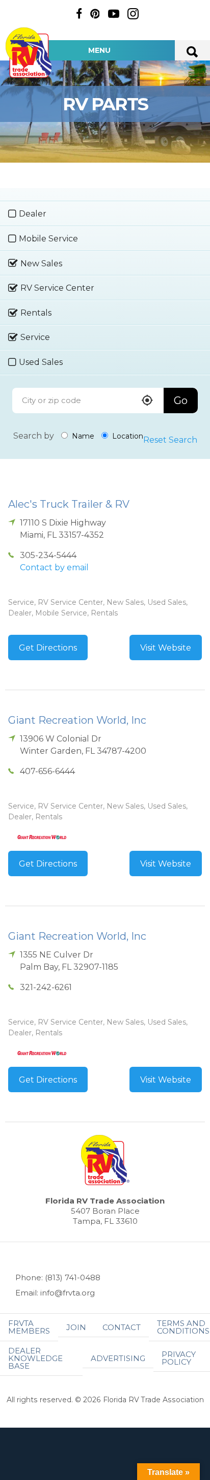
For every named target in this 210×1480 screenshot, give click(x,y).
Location (126, 436)
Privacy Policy (179, 1358)
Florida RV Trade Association (29, 52)
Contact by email (54, 567)
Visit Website (165, 648)
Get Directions (48, 648)
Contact (121, 1327)
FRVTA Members (29, 1327)
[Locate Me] (147, 401)
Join (76, 1327)
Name (82, 436)
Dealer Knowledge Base (35, 1358)
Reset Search (170, 440)
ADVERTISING (118, 1358)
